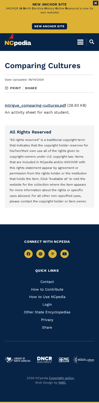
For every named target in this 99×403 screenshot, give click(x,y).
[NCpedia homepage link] (18, 39)
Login (47, 304)
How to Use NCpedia (47, 297)
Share (31, 88)
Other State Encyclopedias (47, 312)
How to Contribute (47, 289)
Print (15, 88)
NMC (62, 382)
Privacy (47, 320)
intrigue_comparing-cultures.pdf (35, 105)
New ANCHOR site (49, 26)
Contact (47, 282)
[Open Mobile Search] (90, 42)
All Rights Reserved (30, 131)
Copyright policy (61, 378)
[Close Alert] (95, 3)
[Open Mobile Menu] (80, 42)
